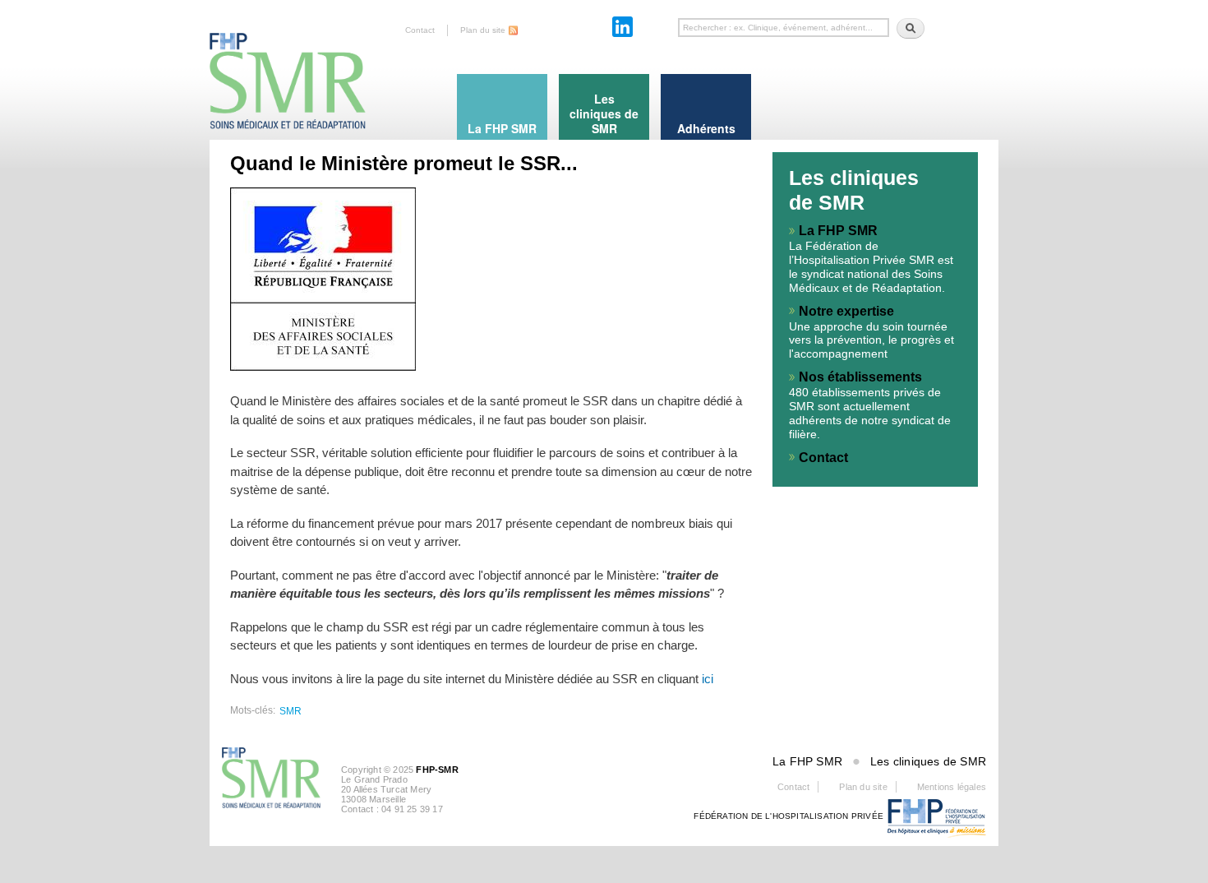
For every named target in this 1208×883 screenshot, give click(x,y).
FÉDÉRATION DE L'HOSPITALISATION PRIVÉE (788, 816)
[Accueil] (288, 65)
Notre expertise (846, 311)
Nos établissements (860, 377)
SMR (290, 711)
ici (707, 679)
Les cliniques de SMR (928, 761)
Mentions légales (951, 787)
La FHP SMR (838, 231)
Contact (420, 30)
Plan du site (482, 30)
